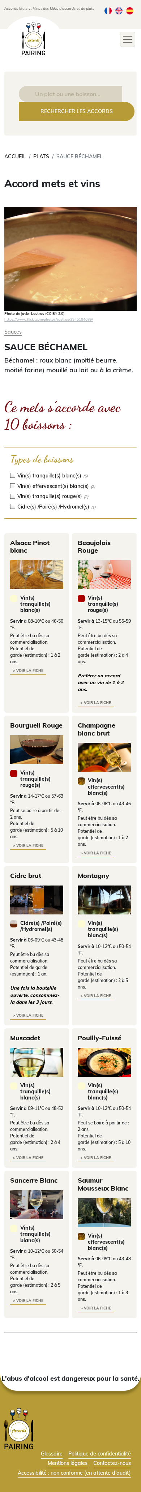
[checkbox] (70, 475)
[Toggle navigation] (127, 39)
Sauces (13, 332)
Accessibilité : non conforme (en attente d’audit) (74, 1473)
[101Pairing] (33, 39)
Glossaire (52, 1453)
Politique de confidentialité (99, 1453)
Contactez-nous (112, 1463)
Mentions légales (67, 1463)
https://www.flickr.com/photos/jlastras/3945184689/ (48, 319)
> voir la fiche (28, 670)
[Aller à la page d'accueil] (18, 1428)
